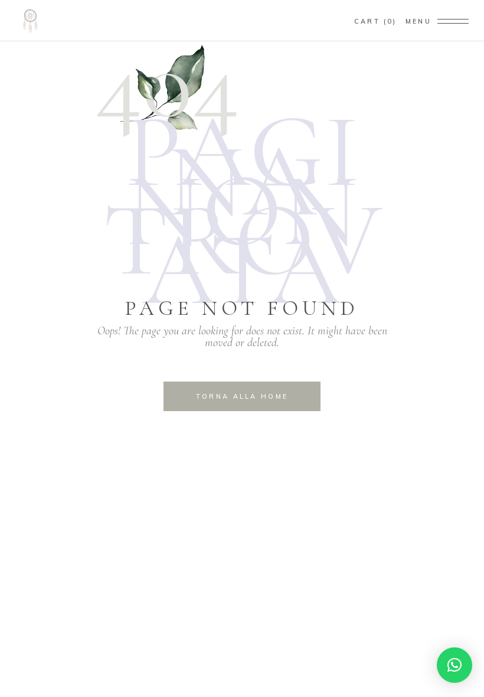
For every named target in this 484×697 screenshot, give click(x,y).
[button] (454, 665)
